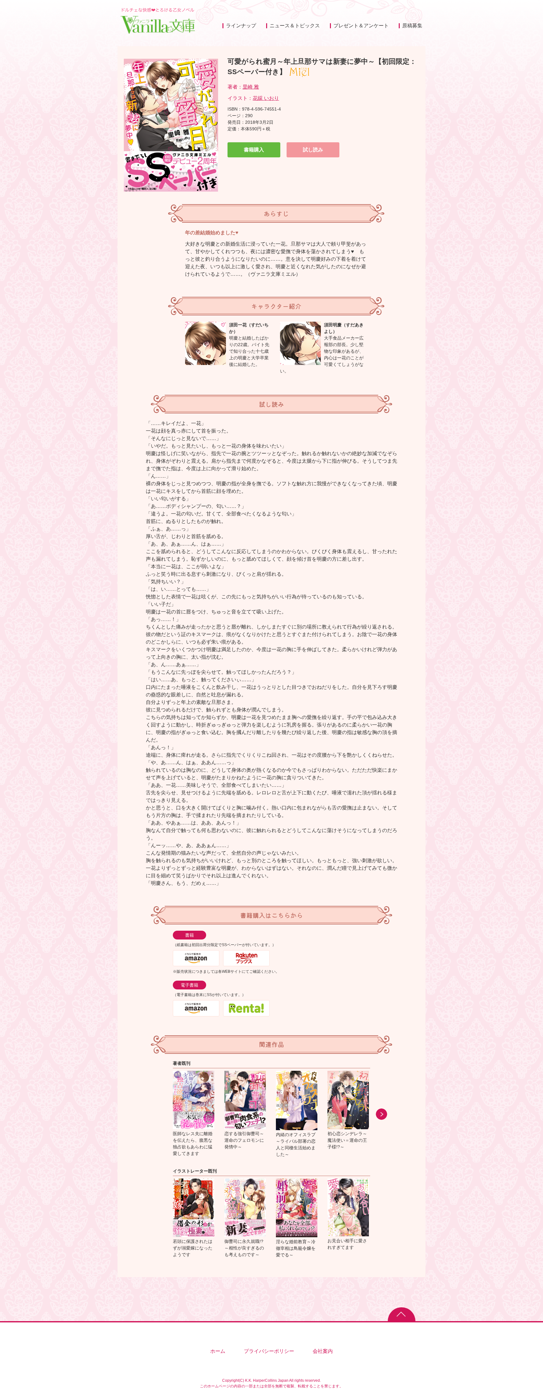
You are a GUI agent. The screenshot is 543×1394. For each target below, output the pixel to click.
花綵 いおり (266, 98)
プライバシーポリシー (269, 1351)
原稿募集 (412, 25)
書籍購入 (254, 149)
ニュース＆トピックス (295, 25)
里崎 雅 (251, 87)
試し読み (313, 149)
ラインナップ (241, 25)
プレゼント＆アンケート (361, 25)
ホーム (217, 1351)
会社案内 (323, 1351)
